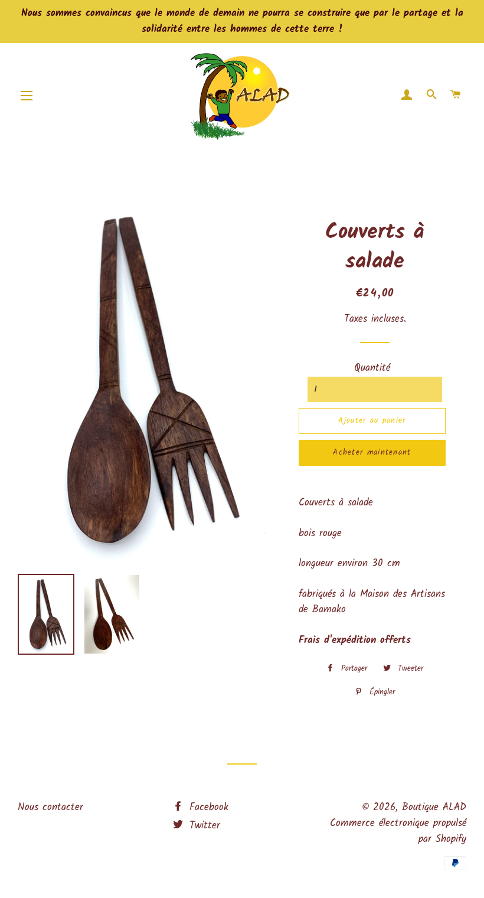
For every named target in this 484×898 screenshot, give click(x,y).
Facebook (206, 807)
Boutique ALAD (434, 807)
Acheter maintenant (372, 452)
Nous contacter (50, 807)
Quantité (372, 368)
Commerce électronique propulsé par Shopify (398, 831)
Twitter (202, 826)
